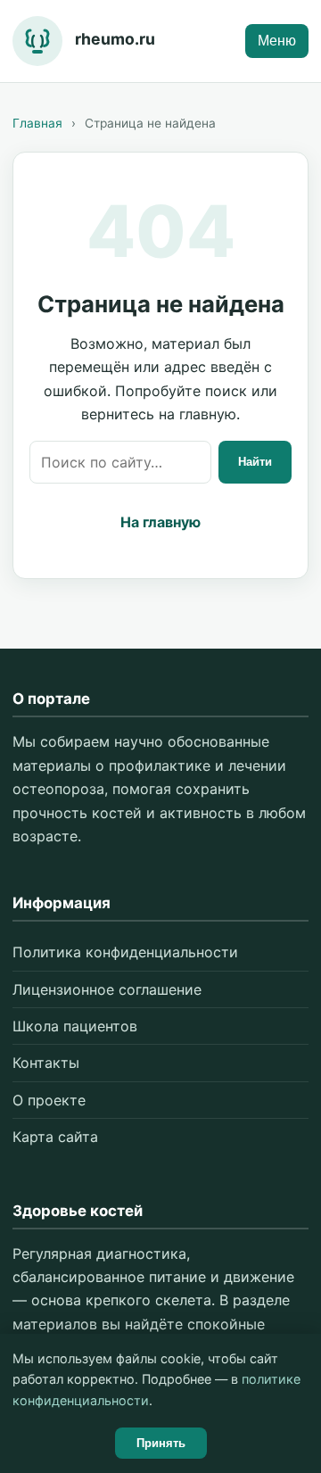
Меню (277, 40)
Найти (255, 461)
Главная (37, 123)
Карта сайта (55, 1137)
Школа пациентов (74, 1026)
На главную (160, 522)
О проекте (49, 1100)
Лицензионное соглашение (107, 989)
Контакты (45, 1063)
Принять (160, 1443)
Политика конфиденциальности (125, 952)
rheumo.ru (115, 38)
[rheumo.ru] (37, 41)
